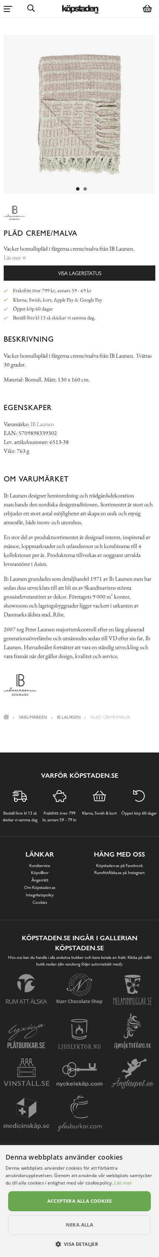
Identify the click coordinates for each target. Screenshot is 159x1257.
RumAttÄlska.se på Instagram (119, 872)
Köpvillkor (39, 872)
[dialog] (79, 1201)
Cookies (40, 902)
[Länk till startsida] (6, 717)
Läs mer (123, 1183)
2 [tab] (85, 189)
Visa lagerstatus (79, 273)
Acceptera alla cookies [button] (79, 1201)
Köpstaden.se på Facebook (119, 865)
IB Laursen (42, 424)
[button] (79, 1244)
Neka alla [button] (80, 1224)
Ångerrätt (39, 880)
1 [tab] (77, 189)
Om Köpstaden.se (39, 887)
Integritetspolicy (40, 894)
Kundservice (39, 865)
